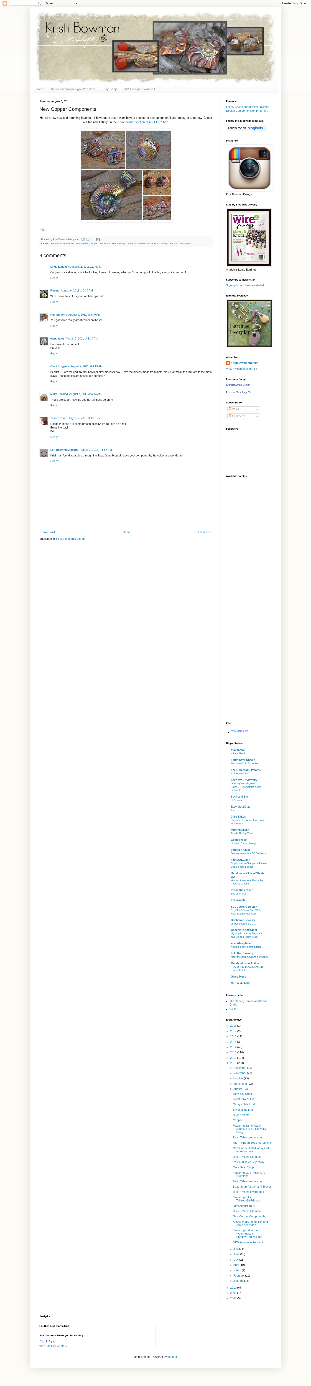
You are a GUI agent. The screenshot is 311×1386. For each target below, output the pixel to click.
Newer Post (48, 532)
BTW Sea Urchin (243, 1093)
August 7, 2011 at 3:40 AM (82, 338)
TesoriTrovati (58, 418)
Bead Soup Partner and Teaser (252, 1186)
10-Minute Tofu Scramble (244, 763)
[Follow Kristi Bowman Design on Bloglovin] (245, 130)
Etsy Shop (109, 89)
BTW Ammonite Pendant (248, 1242)
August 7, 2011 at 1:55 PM (96, 449)
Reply (54, 278)
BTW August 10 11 (244, 1206)
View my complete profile (241, 368)
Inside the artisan (242, 890)
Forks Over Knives (243, 760)
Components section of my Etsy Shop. (143, 122)
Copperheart (239, 839)
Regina (54, 290)
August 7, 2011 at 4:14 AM (85, 394)
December (240, 1067)
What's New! (238, 753)
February (239, 1275)
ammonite (68, 243)
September (240, 1083)
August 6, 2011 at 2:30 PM (77, 290)
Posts (235, 409)
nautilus (154, 243)
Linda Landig (58, 266)
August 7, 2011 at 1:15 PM (85, 418)
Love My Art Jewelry (244, 780)
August (238, 1089)
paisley (163, 243)
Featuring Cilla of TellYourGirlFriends (246, 1199)
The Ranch (238, 900)
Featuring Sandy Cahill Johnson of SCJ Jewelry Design (249, 1129)
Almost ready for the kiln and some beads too (250, 1223)
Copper (237, 1120)
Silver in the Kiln (243, 1109)
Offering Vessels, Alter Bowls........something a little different (246, 787)
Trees (234, 810)
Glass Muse (238, 976)
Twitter (233, 1009)
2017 (233, 1031)
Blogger (172, 1356)
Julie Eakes (238, 816)
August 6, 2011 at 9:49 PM (84, 314)
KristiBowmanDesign (244, 363)
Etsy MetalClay (240, 806)
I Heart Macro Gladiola (247, 1156)
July (236, 1249)
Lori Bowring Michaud (64, 449)
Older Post (204, 532)
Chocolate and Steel (244, 930)
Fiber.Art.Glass (240, 859)
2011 (233, 1063)
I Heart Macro (241, 1115)
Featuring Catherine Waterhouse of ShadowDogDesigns (247, 1234)
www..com (239, 731)
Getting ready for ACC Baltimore (248, 853)
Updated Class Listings (243, 843)
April (236, 1265)
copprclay (104, 243)
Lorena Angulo (240, 849)
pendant (173, 243)
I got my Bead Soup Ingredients (252, 1142)
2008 (233, 1298)
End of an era (238, 893)
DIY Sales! (236, 800)
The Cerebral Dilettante (246, 770)
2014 (233, 1047)
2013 (233, 1052)
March (237, 1270)
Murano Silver (240, 829)
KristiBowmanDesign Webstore (73, 89)
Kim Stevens (58, 314)
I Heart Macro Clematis (247, 1211)
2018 (233, 1025)
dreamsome (117, 243)
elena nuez (57, 338)
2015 (233, 1042)
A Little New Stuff (240, 773)
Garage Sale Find (244, 1104)
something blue (241, 943)
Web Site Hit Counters (53, 1346)
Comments (238, 416)
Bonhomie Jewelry (243, 920)
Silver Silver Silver (244, 1099)
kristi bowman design (137, 243)
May (236, 1259)
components (82, 243)
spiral (188, 243)
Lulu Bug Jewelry (242, 953)
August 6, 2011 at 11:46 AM (85, 266)
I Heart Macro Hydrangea (248, 1191)
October (238, 1078)
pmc (181, 243)
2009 (233, 1293)
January (238, 1280)
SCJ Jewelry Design (244, 906)
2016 (233, 1036)
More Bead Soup (243, 1167)
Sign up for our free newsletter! (245, 285)
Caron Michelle (240, 983)
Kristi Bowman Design (238, 384)
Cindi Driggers (59, 366)
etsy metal (238, 750)
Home (40, 89)
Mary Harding (59, 394)
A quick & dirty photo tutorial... (247, 946)
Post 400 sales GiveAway (248, 1162)
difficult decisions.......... (243, 923)
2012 (233, 1057)
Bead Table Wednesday (248, 1137)
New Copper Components (249, 1216)
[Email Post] (97, 239)
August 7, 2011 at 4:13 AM (86, 366)
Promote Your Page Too (239, 392)
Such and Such (240, 796)
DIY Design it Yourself (139, 89)
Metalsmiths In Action (245, 963)
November (240, 1073)
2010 (233, 1287)
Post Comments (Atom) (70, 538)
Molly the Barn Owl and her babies (250, 956)
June (236, 1254)
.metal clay (55, 243)
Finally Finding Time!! (242, 833)
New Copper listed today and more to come (251, 1150)
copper (93, 243)
